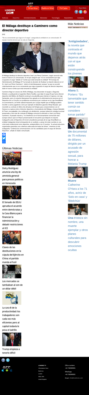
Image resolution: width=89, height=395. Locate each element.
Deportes (16, 18)
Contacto (80, 18)
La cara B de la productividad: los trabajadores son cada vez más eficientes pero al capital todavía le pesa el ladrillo (11, 318)
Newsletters (68, 18)
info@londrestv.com (76, 378)
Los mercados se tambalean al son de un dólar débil (12, 285)
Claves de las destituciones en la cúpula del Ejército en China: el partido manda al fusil (13, 254)
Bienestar (43, 18)
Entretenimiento (30, 18)
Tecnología (56, 18)
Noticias (5, 18)
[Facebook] (33, 134)
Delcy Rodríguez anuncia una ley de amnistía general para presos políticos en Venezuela (12, 175)
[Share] (33, 141)
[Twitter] (33, 138)
